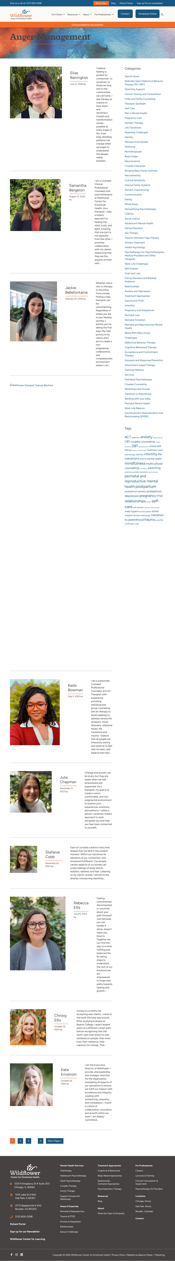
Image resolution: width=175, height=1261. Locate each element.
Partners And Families (136, 141)
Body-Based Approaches (110, 1175)
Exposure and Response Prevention (144, 360)
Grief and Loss (132, 273)
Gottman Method (134, 369)
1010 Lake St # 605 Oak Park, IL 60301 (25, 1196)
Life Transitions (133, 127)
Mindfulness (131, 204)
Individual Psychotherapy (138, 379)
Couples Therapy (68, 1186)
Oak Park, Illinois (143, 1206)
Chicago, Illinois (143, 1201)
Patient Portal (17, 1224)
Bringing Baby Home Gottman (141, 170)
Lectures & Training (144, 1175)
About (101, 1208)
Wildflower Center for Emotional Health (90, 1255)
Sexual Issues (132, 76)
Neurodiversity (133, 175)
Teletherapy (66, 1170)
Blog (100, 1201)
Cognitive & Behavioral (109, 1170)
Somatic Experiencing (137, 189)
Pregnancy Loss (133, 117)
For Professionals (143, 1165)
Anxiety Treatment (135, 242)
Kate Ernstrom (69, 1072)
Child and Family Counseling (140, 98)
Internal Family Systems (137, 185)
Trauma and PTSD (134, 300)
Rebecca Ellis (81, 905)
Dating (128, 199)
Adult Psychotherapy (70, 1181)
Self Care (130, 108)
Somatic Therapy (134, 122)
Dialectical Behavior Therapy (140, 342)
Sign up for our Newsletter (25, 1231)
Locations (140, 1196)
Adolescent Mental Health (139, 223)
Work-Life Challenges (136, 263)
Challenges (131, 337)
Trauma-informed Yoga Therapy (142, 237)
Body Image (131, 156)
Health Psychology (135, 247)
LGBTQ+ (129, 213)
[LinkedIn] (21, 1255)
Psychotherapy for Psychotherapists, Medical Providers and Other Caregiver (144, 255)
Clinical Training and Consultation (143, 94)
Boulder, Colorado (144, 1211)
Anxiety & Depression (70, 1221)
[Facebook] (11, 1255)
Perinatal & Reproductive (72, 1211)
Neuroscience (132, 161)
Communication (133, 194)
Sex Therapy (131, 232)
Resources (103, 1196)
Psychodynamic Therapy (109, 1189)
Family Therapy (67, 1191)
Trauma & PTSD (67, 1216)
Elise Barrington (79, 75)
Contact (139, 1218)
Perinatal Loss (132, 315)
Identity (129, 137)
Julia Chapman (68, 779)
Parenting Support (135, 89)
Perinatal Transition (135, 319)
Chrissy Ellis (60, 1017)
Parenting (130, 146)
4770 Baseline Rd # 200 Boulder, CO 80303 (28, 1207)
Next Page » (54, 1141)
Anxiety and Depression (137, 291)
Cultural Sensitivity (135, 180)
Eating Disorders (134, 228)
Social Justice (132, 218)
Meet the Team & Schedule (111, 1213)
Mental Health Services (72, 1165)
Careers (139, 1170)
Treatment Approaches (137, 295)
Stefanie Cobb (52, 854)
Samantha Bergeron (77, 187)
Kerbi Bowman (75, 687)
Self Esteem (131, 268)
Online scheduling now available (87, 24)
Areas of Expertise (69, 1206)
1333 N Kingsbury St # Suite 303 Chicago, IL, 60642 (31, 1185)
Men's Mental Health (136, 113)
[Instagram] (16, 1255)
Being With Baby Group (137, 332)
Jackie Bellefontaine (76, 290)
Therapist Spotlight (135, 103)
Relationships (132, 286)
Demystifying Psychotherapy (140, 209)
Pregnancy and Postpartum (139, 310)
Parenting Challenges (136, 132)
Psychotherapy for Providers (149, 1189)
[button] (162, 14)
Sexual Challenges (69, 1231)
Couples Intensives (135, 165)
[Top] (164, 1257)
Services (129, 374)
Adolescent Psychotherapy (73, 1175)
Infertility (130, 305)
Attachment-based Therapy (140, 365)
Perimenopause (133, 151)
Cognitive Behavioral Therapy (141, 347)
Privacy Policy (118, 1255)
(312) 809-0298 (34, 3)
